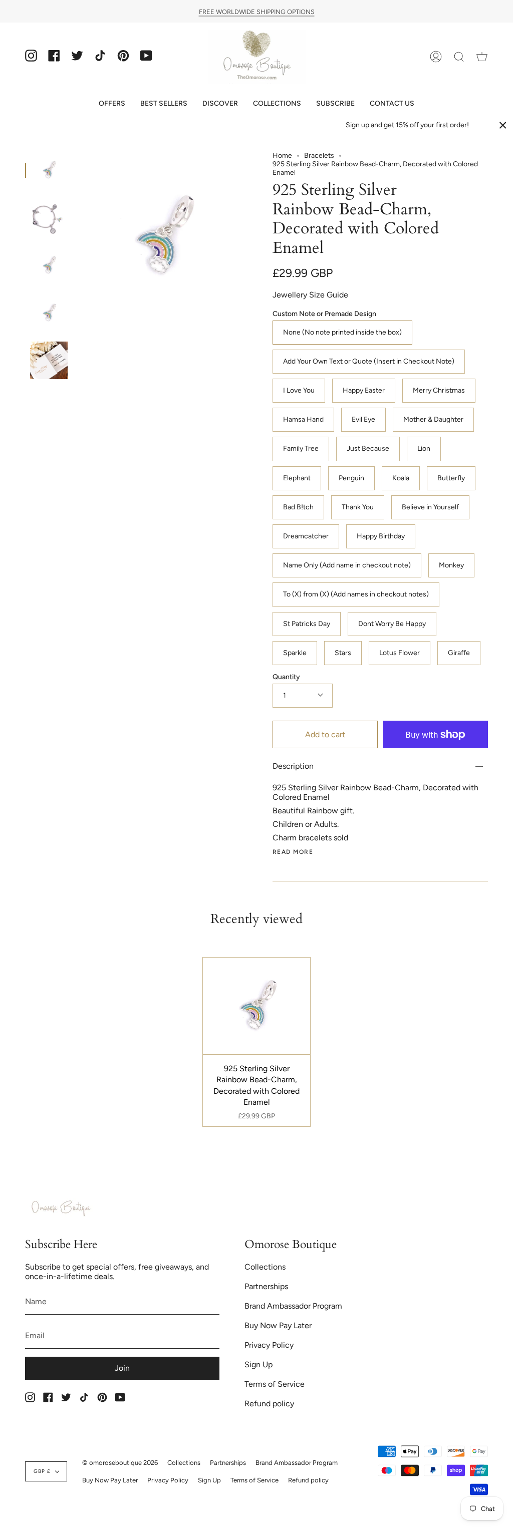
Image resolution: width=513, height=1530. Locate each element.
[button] (112, 103)
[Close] (503, 125)
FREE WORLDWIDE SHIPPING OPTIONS (257, 11)
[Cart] (481, 57)
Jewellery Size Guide (310, 294)
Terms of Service (274, 1384)
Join (122, 1368)
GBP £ (42, 1471)
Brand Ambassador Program (293, 1306)
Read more (293, 852)
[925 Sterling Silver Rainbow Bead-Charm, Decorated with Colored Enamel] (49, 170)
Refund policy (269, 1403)
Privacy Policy (269, 1345)
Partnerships (266, 1286)
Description (293, 766)
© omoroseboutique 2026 (120, 1462)
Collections (265, 1267)
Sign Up (258, 1364)
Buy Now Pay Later (278, 1325)
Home (282, 155)
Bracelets (319, 155)
